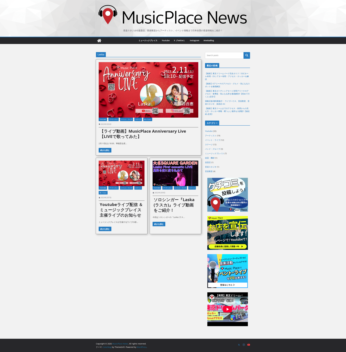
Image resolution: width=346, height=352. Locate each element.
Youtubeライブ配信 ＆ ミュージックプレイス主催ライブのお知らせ (121, 210)
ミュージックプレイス (148, 40)
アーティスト (113, 119)
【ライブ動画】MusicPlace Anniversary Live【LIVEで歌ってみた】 (143, 133)
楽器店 (208, 162)
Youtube (166, 40)
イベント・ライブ (126, 119)
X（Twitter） (180, 40)
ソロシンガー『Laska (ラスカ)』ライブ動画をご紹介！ (174, 205)
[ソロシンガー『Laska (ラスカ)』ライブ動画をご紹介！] (175, 173)
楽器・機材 (209, 158)
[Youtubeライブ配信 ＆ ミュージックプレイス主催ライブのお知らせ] (121, 173)
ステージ (138, 119)
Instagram (194, 40)
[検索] (247, 55)
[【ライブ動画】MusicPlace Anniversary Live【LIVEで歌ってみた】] (148, 90)
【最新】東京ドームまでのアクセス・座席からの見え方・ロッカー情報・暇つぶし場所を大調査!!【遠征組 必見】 (227, 111)
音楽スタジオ (210, 167)
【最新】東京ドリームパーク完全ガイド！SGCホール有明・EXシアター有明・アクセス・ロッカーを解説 (227, 76)
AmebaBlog (209, 40)
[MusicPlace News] (99, 40)
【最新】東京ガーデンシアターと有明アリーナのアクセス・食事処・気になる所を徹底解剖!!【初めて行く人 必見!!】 (227, 94)
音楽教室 (209, 171)
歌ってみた (147, 119)
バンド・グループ (212, 149)
